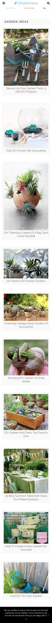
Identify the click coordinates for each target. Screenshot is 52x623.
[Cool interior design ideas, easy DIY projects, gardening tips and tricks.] (26, 4)
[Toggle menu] (3, 3)
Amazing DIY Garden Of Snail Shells (26, 379)
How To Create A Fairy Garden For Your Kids (26, 547)
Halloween (10, 8)
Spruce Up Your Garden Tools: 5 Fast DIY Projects (26, 90)
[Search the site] (48, 3)
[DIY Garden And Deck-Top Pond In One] (26, 429)
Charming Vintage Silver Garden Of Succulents (26, 325)
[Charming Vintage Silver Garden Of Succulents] (26, 320)
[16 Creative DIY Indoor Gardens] (26, 278)
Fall (44, 8)
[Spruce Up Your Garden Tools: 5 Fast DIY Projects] (26, 85)
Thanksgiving (29, 8)
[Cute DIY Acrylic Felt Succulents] (26, 147)
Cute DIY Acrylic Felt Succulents (26, 150)
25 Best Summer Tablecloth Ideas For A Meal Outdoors (26, 497)
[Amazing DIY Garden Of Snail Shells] (26, 375)
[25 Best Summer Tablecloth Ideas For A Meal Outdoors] (26, 493)
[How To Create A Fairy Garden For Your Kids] (26, 543)
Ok (26, 619)
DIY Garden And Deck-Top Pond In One (26, 434)
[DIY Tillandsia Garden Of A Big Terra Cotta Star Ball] (26, 229)
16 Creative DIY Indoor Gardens (26, 281)
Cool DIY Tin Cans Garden (26, 596)
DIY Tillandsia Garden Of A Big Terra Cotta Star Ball (26, 234)
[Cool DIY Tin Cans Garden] (26, 593)
